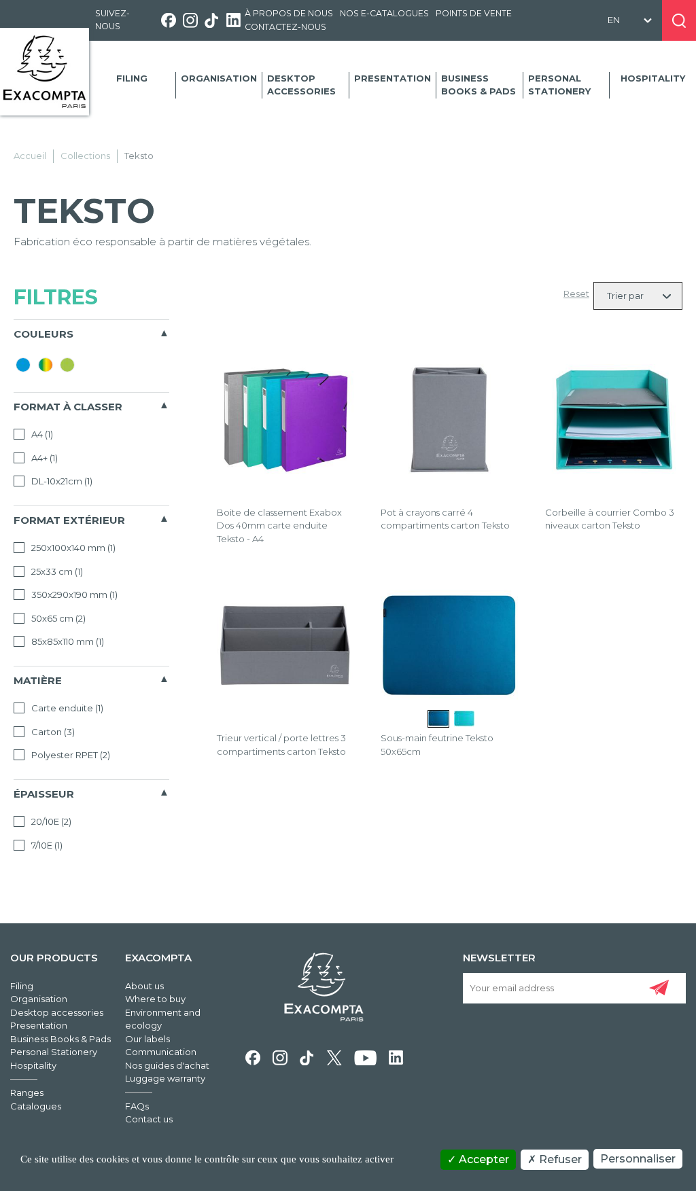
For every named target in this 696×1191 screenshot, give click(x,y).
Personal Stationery (559, 85)
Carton (52, 731)
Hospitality (653, 78)
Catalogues (35, 1106)
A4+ (43, 457)
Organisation (219, 78)
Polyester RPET (69, 754)
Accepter (482, 1159)
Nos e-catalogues (384, 13)
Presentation (392, 78)
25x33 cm (56, 571)
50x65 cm (57, 618)
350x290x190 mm (73, 594)
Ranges (27, 1092)
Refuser (559, 1159)
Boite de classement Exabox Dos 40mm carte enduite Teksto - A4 (279, 525)
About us (144, 985)
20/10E (50, 821)
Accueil (30, 155)
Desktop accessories (301, 85)
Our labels (147, 1038)
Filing (131, 78)
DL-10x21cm (60, 481)
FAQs (137, 1106)
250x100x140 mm (72, 547)
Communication (160, 1051)
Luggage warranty (165, 1078)
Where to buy (155, 998)
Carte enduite (66, 708)
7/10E (46, 845)
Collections (85, 155)
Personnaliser (638, 1158)
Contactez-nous (285, 27)
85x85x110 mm (66, 641)
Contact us (149, 1119)
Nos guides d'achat (167, 1065)
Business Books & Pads (478, 85)
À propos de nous (289, 13)
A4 (41, 434)
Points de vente (474, 13)
